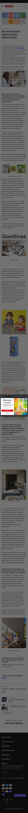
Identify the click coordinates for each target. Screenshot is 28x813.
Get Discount (7, 410)
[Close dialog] (26, 399)
